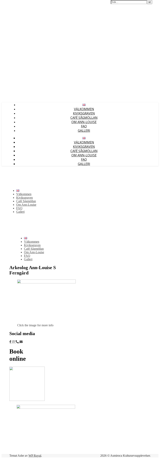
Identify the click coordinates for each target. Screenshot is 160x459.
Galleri (84, 130)
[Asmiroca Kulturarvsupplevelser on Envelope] (21, 342)
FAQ (84, 126)
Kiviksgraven (84, 113)
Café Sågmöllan (84, 117)
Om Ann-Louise (84, 122)
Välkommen (84, 109)
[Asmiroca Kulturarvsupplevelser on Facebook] (10, 342)
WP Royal (34, 455)
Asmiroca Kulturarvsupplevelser (22, 3)
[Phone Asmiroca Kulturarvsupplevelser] (18, 342)
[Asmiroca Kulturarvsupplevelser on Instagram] (14, 342)
